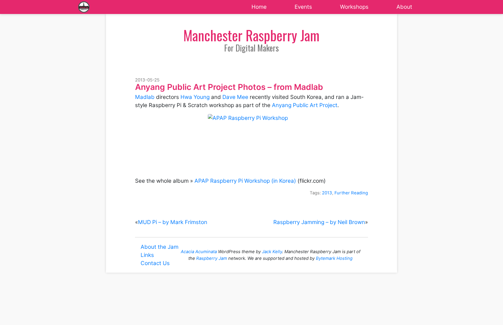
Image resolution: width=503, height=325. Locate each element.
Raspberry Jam (211, 258)
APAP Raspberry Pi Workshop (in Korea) (245, 180)
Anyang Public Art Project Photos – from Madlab (229, 87)
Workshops (354, 6)
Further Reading (351, 193)
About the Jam (159, 247)
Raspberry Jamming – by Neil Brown (319, 222)
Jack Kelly (272, 251)
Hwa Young (195, 97)
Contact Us (155, 263)
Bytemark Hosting (334, 258)
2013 (327, 193)
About (404, 6)
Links (147, 255)
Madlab (145, 97)
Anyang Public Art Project (304, 105)
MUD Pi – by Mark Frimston (172, 222)
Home (259, 6)
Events (303, 6)
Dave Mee (235, 97)
